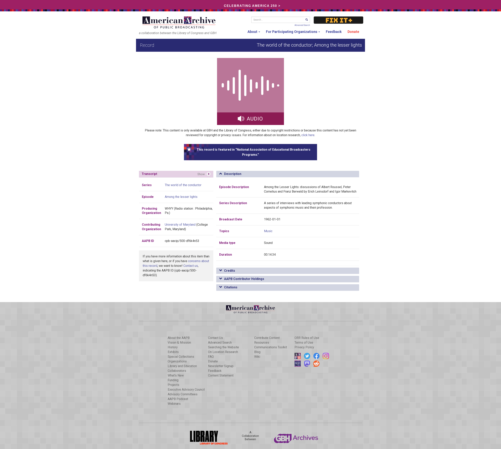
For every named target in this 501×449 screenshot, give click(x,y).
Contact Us (215, 338)
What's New (176, 375)
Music (268, 231)
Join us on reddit (316, 363)
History (173, 347)
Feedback (334, 32)
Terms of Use (304, 342)
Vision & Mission (179, 342)
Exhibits (173, 352)
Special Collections (181, 356)
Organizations (177, 361)
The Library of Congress (205, 437)
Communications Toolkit (270, 347)
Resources (261, 342)
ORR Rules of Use (307, 338)
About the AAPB (179, 338)
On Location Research (223, 352)
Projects (173, 385)
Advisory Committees (182, 394)
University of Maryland (180, 224)
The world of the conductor (183, 185)
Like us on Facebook (316, 356)
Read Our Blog (298, 356)
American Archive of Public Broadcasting (179, 22)
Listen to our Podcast (298, 363)
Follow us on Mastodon (307, 363)
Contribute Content (267, 338)
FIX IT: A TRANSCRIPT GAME (338, 20)
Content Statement (220, 375)
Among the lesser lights (181, 197)
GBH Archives (296, 437)
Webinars (174, 404)
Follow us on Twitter (307, 356)
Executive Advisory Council (186, 389)
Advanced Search (302, 25)
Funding (173, 380)
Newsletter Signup (220, 366)
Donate (353, 32)
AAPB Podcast (178, 399)
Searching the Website (223, 347)
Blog (257, 352)
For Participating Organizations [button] (292, 32)
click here (307, 135)
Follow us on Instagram (326, 356)
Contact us (190, 266)
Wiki (257, 356)
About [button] (253, 32)
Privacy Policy (304, 347)
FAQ (211, 356)
